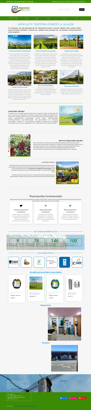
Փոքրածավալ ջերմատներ (34, 292)
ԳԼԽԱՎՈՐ (13, 18)
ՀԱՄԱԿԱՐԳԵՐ (42, 18)
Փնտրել (81, 9)
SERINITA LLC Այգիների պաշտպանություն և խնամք (24, 406)
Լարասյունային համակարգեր (45, 51)
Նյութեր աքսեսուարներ (19, 87)
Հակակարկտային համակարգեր (19, 51)
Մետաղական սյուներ (72, 292)
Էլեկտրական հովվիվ (71, 51)
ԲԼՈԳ (78, 18)
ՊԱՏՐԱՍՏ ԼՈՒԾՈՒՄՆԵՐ (56, 18)
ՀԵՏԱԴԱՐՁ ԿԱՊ (70, 18)
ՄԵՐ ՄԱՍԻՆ (21, 18)
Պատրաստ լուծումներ (71, 86)
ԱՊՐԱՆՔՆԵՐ (31, 18)
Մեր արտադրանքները (45, 85)
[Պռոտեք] (21, 13)
